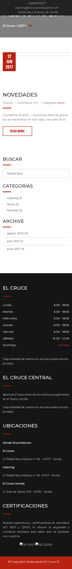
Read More (17, 131)
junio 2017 (14, 249)
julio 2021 (13, 241)
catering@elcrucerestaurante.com (37, 7)
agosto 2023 (15, 233)
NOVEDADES (20, 95)
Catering (12, 198)
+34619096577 (37, 3)
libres (61, 103)
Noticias (12, 210)
